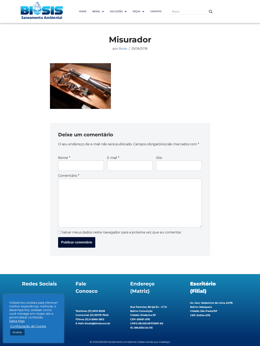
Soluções (116, 11)
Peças (136, 11)
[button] (98, 11)
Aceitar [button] (17, 332)
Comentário (68, 176)
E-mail (113, 158)
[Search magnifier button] (210, 11)
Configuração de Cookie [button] (28, 326)
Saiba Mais (17, 321)
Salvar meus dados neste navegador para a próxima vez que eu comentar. (122, 232)
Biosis (123, 48)
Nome (64, 158)
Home (82, 11)
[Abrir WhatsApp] (250, 336)
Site (159, 158)
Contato (155, 11)
